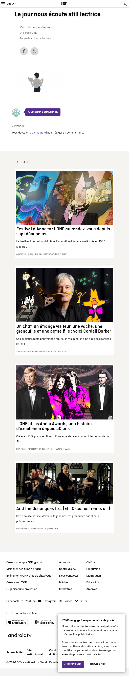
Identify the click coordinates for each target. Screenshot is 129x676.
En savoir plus (97, 664)
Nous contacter (68, 575)
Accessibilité (14, 652)
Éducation (92, 582)
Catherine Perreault (40, 27)
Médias (63, 582)
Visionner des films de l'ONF (24, 569)
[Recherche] (126, 4)
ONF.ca (91, 562)
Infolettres (65, 589)
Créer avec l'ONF (17, 582)
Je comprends (72, 664)
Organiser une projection (21, 589)
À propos (64, 562)
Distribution (93, 575)
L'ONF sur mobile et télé (21, 613)
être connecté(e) (36, 133)
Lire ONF (11, 3)
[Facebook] (24, 51)
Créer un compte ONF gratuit (24, 562)
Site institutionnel (35, 652)
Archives (91, 589)
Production (93, 569)
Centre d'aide (67, 569)
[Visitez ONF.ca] (70, 3)
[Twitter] (34, 51)
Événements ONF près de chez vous (28, 575)
